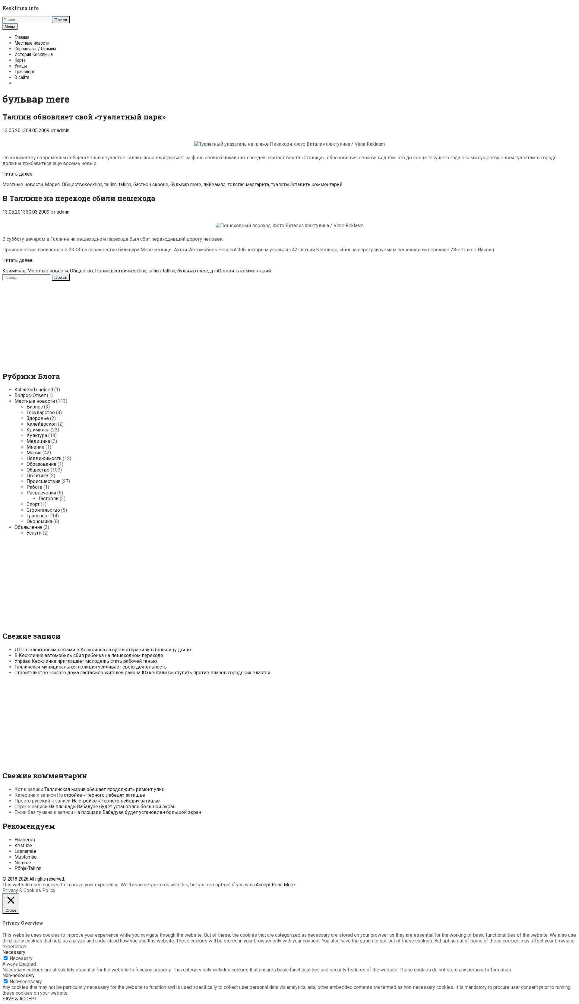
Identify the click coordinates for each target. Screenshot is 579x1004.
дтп (214, 271)
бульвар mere (185, 184)
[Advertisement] (183, 323)
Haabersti (24, 840)
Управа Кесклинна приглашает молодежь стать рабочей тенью (85, 661)
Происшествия (112, 271)
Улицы (20, 66)
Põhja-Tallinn (27, 868)
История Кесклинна (33, 54)
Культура (37, 435)
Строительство (43, 510)
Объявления (28, 527)
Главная (21, 37)
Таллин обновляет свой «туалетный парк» (84, 117)
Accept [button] (263, 885)
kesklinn (93, 184)
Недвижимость (44, 458)
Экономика (39, 521)
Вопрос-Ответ (30, 395)
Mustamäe (25, 857)
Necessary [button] (13, 952)
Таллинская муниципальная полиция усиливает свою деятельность (90, 667)
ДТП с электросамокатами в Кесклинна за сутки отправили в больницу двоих (103, 650)
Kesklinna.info (20, 8)
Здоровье (38, 418)
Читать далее (17, 174)
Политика (37, 475)
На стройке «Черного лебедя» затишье (101, 795)
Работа (34, 487)
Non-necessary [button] (18, 975)
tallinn (110, 184)
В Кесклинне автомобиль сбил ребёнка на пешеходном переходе (88, 655)
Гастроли (49, 498)
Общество (73, 184)
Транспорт (24, 72)
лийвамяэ (214, 184)
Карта (20, 60)
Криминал (13, 271)
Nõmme (22, 863)
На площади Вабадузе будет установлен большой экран (112, 806)
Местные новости (31, 43)
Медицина (38, 441)
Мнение (35, 447)
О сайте (21, 77)
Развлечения (41, 493)
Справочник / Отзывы (35, 49)
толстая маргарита (248, 184)
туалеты (280, 184)
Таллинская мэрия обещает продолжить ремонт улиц (104, 789)
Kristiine (23, 845)
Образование (41, 464)
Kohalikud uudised (33, 389)
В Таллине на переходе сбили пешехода (78, 198)
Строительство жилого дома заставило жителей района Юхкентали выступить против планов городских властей (142, 672)
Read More (283, 885)
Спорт (33, 504)
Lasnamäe (25, 851)
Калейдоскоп (42, 424)
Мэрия (52, 184)
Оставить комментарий (316, 184)
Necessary (21, 958)
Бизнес (35, 407)
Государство (41, 412)
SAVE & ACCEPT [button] (19, 999)
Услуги (34, 533)
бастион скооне (150, 184)
